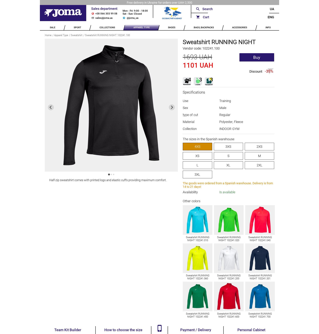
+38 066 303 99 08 (106, 13)
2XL (259, 165)
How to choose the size (123, 330)
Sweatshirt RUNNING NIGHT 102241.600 (229, 315)
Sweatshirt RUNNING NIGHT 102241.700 (260, 315)
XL (228, 165)
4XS (197, 147)
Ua (272, 9)
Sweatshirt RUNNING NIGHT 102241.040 (260, 239)
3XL (197, 174)
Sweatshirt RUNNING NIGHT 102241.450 (197, 315)
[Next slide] (172, 107)
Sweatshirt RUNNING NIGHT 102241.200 (229, 277)
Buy (256, 57)
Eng (271, 17)
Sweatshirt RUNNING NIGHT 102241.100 (107, 35)
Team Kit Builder (67, 330)
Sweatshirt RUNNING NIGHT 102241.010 (197, 239)
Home (48, 35)
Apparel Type (61, 35)
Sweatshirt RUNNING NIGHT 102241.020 (229, 239)
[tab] (109, 174)
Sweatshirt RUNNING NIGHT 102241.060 (197, 277)
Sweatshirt (76, 35)
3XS (228, 147)
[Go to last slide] (51, 107)
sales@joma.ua (103, 17)
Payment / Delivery (195, 330)
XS (197, 156)
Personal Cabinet (251, 330)
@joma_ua (132, 17)
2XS (259, 147)
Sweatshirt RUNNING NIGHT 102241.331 (260, 277)
